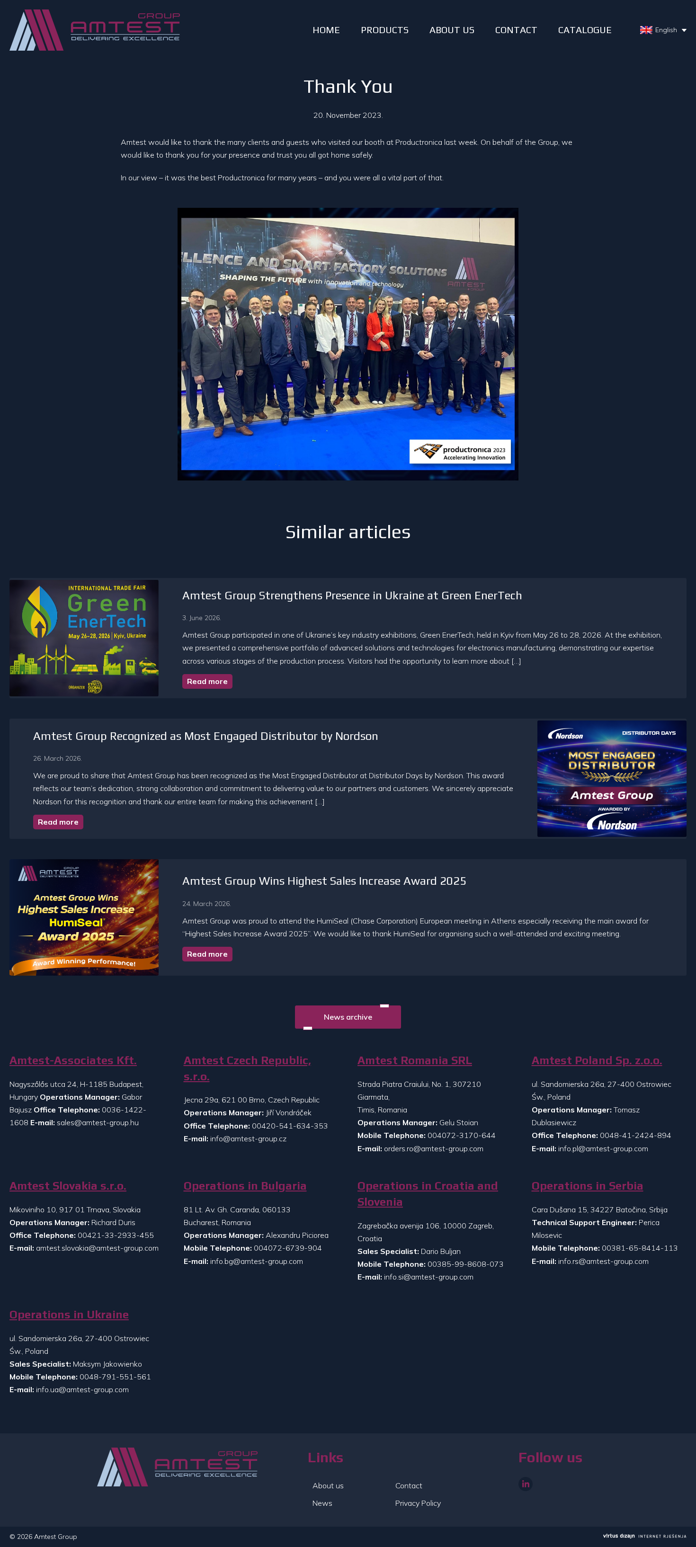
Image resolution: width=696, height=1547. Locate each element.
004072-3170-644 (462, 1135)
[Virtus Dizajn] (645, 1537)
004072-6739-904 (288, 1248)
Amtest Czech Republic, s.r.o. (247, 1068)
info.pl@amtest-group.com (603, 1148)
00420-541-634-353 (290, 1125)
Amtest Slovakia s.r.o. (67, 1185)
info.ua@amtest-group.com (82, 1389)
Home (326, 29)
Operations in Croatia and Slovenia (427, 1193)
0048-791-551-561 (115, 1376)
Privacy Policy (418, 1503)
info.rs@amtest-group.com (603, 1261)
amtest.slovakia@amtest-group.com (97, 1248)
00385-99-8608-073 (466, 1264)
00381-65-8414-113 (640, 1248)
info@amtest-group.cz (248, 1138)
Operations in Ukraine (69, 1314)
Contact (516, 29)
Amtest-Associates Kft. (73, 1060)
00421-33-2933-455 (116, 1235)
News (322, 1503)
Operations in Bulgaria (245, 1185)
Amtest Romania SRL (414, 1060)
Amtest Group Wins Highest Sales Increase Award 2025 (324, 880)
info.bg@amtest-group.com (256, 1261)
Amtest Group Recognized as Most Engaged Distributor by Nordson (205, 735)
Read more (207, 681)
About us (451, 29)
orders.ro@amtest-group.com (433, 1148)
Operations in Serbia (587, 1185)
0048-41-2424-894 (635, 1135)
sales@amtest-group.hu (98, 1122)
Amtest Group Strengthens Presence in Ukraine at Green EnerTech (352, 595)
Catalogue (585, 29)
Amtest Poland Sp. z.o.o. (597, 1060)
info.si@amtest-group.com (428, 1276)
